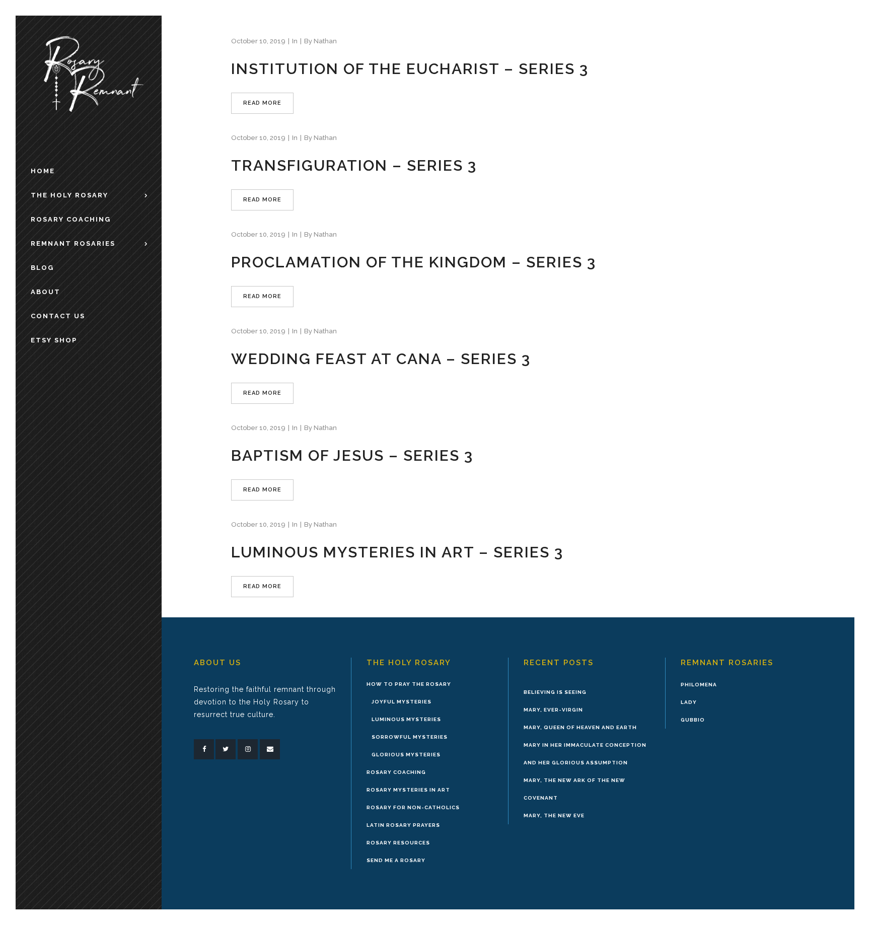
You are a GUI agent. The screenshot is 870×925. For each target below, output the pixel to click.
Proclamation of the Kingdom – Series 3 (413, 262)
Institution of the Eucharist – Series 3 (410, 69)
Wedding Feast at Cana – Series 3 (381, 359)
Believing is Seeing (555, 692)
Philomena (699, 684)
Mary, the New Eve (554, 815)
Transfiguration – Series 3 (354, 165)
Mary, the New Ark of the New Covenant (574, 789)
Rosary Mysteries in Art (408, 790)
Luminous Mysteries (406, 719)
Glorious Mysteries (406, 754)
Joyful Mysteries (401, 701)
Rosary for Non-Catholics (413, 807)
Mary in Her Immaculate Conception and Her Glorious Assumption (585, 753)
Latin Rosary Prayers (403, 825)
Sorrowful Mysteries (410, 737)
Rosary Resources (398, 842)
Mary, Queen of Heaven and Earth (580, 727)
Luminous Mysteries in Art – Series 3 (397, 552)
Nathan (325, 41)
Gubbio (693, 720)
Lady (689, 702)
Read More (262, 103)
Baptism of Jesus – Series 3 (352, 455)
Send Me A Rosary (396, 860)
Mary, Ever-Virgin (553, 710)
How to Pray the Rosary (409, 684)
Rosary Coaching (396, 772)
